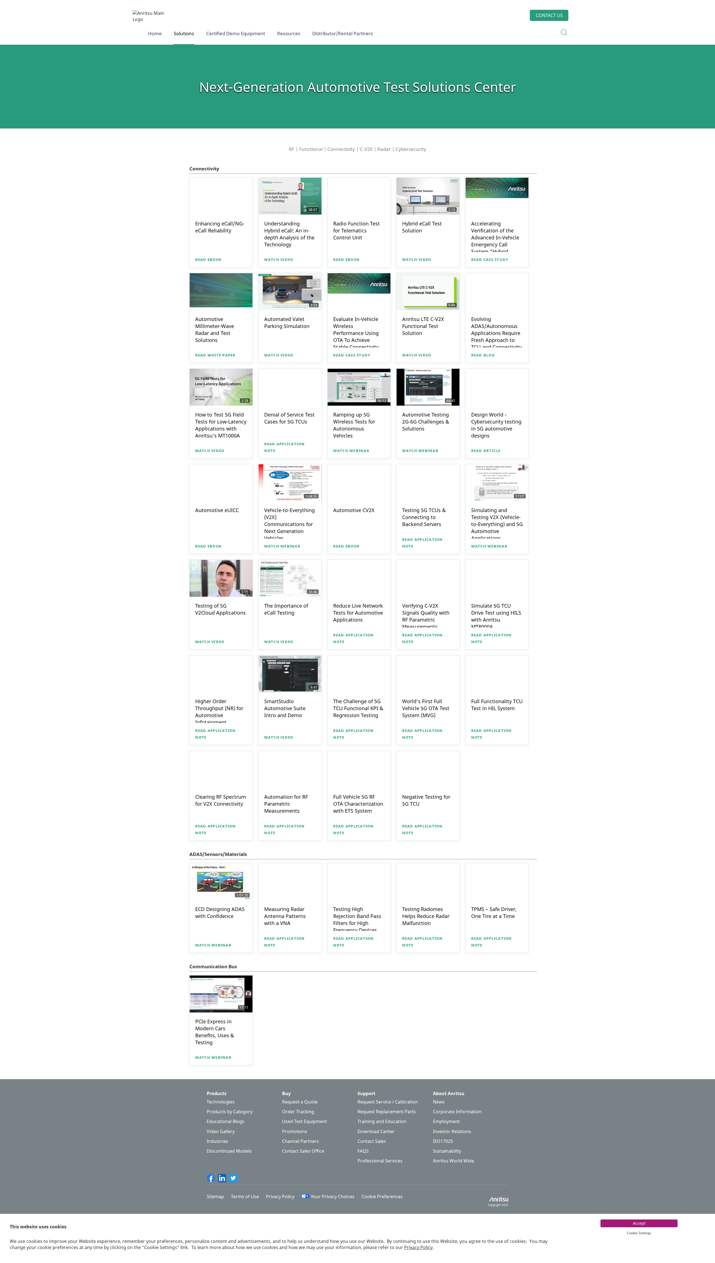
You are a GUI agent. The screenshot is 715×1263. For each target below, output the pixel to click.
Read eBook (208, 259)
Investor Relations (452, 1131)
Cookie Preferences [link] (382, 1196)
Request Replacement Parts (387, 1111)
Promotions (294, 1131)
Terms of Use (245, 1196)
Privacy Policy (418, 1247)
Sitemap (215, 1196)
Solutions (184, 33)
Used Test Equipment (304, 1121)
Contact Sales (372, 1141)
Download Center (376, 1131)
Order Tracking (298, 1111)
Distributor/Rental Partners (342, 33)
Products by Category (229, 1111)
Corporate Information (457, 1111)
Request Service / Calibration (388, 1102)
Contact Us (549, 15)
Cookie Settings (639, 1233)
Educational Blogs (225, 1121)
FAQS (363, 1151)
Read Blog (483, 355)
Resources (288, 33)
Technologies (221, 1102)
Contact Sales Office (303, 1151)
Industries (217, 1141)
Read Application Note (284, 447)
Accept (639, 1223)
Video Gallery (221, 1131)
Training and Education (382, 1121)
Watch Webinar (351, 450)
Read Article (486, 450)
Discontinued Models (229, 1151)
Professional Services (380, 1161)
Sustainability (447, 1151)
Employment (446, 1121)
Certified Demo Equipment (235, 33)
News (439, 1102)
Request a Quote (300, 1102)
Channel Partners (300, 1141)
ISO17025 (443, 1141)
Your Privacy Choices (332, 1196)
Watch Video (279, 259)
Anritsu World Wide (453, 1161)
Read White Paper (215, 355)
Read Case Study (490, 259)
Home (155, 33)
